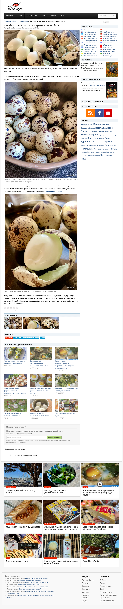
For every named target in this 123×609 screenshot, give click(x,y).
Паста (108, 145)
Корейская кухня (108, 32)
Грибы (105, 131)
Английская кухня (90, 32)
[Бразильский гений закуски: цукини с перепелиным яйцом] (41, 380)
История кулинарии (111, 135)
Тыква (89, 155)
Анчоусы (90, 124)
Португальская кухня (110, 41)
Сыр (107, 152)
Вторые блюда (88, 580)
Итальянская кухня (90, 56)
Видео (85, 487)
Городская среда (95, 131)
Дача (110, 131)
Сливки (97, 152)
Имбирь (84, 135)
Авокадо (84, 124)
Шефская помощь (51, 558)
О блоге (103, 580)
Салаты (85, 598)
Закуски (85, 592)
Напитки (85, 595)
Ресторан (97, 149)
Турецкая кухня (108, 47)
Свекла (83, 152)
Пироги (113, 145)
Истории (24, 21)
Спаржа (102, 152)
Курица (85, 141)
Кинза (102, 138)
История (93, 134)
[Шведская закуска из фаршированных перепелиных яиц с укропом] (15, 380)
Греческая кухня (89, 43)
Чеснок (103, 155)
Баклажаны (99, 124)
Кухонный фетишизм (108, 595)
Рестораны (105, 149)
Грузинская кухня (90, 45)
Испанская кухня (89, 54)
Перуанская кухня (109, 38)
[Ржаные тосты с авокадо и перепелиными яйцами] (15, 353)
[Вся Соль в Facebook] (99, 116)
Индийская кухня (89, 49)
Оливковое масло (92, 145)
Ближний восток (89, 36)
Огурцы (83, 145)
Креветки (109, 138)
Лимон (91, 142)
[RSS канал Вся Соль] (90, 116)
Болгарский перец (88, 128)
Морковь (107, 142)
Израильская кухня (90, 47)
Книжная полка (50, 523)
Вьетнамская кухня (90, 38)
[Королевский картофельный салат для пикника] (66, 380)
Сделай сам (10, 523)
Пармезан (101, 145)
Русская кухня (107, 43)
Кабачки (84, 138)
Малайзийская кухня (110, 34)
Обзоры (16, 21)
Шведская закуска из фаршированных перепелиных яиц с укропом (15, 390)
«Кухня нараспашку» (97, 85)
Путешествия (10, 487)
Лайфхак (17, 337)
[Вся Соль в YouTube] (108, 116)
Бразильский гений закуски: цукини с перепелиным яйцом (40, 390)
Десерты (85, 586)
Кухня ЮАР (106, 54)
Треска (112, 152)
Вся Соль (7, 21)
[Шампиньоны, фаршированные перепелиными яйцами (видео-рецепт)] (66, 353)
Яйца (42, 337)
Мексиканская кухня (109, 36)
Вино (84, 558)
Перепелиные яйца (31, 337)
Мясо (113, 142)
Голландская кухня (90, 41)
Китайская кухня (108, 30)
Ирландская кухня (90, 51)
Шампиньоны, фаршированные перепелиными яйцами (39, 363)
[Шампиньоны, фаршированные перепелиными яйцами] (41, 353)
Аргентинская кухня (90, 34)
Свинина (90, 152)
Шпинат (110, 155)
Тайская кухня (107, 45)
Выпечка (85, 583)
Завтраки (85, 589)
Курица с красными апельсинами (36, 578)
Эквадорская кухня (109, 51)
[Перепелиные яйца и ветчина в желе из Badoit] (15, 405)
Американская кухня (91, 30)
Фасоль (94, 155)
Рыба (114, 149)
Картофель (93, 138)
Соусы (84, 601)
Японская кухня (108, 56)
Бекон (108, 124)
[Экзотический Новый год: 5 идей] (66, 405)
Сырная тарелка (88, 523)
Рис (110, 149)
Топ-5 (8, 558)
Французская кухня (109, 49)
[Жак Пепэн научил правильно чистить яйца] (41, 405)
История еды (101, 135)
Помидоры (87, 148)
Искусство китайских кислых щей (36, 582)
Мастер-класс (98, 142)
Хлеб (98, 155)
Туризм (83, 155)
